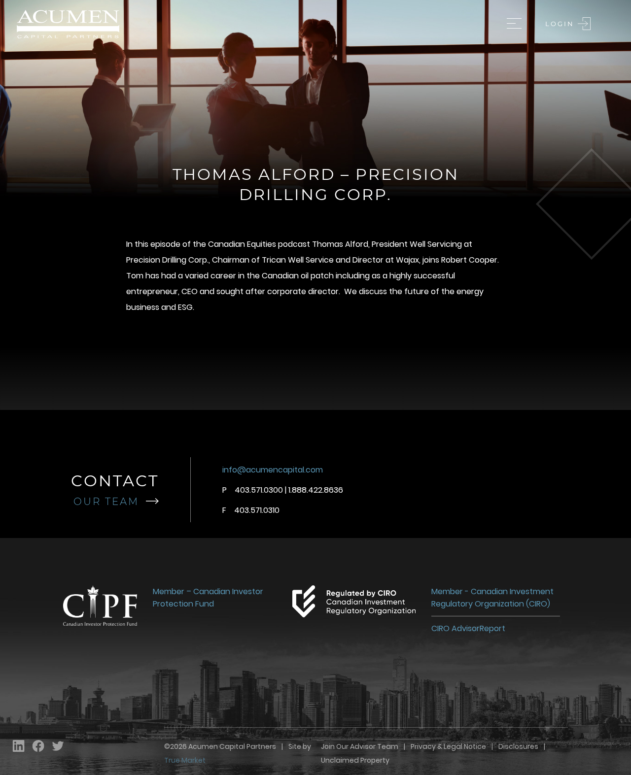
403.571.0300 (259, 490)
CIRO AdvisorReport (468, 628)
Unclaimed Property (355, 760)
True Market (185, 760)
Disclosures (518, 746)
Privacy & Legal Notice (448, 746)
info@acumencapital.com (272, 469)
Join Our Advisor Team (359, 746)
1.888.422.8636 (315, 490)
